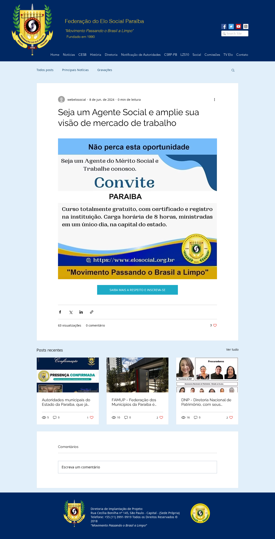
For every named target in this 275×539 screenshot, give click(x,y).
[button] (233, 70)
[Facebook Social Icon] (223, 26)
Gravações (104, 70)
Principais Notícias (75, 70)
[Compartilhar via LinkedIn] (81, 312)
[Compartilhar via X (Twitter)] (71, 312)
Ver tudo (232, 349)
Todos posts (45, 70)
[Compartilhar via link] (92, 312)
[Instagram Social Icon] (245, 26)
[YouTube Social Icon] (238, 26)
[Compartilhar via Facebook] (60, 312)
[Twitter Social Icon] (231, 26)
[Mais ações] (214, 99)
